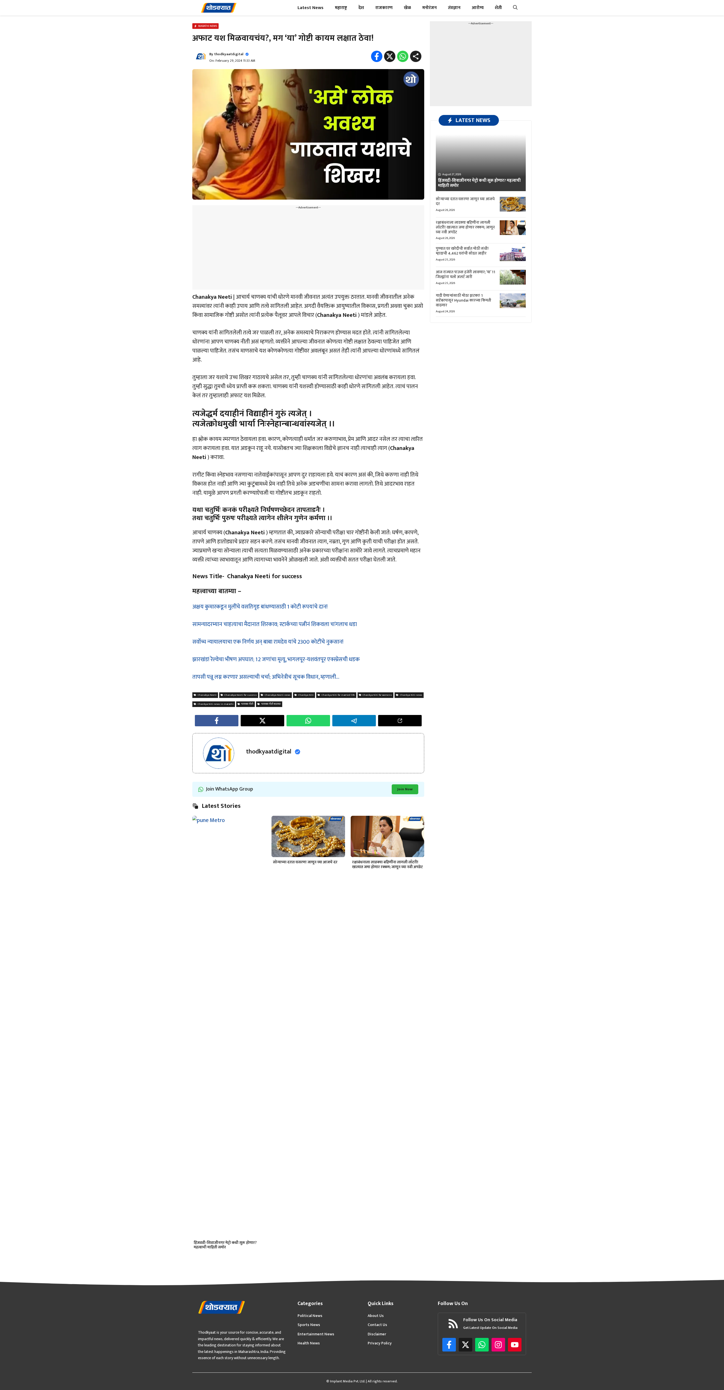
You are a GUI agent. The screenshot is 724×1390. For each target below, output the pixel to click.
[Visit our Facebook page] (449, 1344)
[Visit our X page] (465, 1344)
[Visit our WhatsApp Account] (482, 1344)
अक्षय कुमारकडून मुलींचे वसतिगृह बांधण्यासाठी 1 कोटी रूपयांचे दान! (259, 607)
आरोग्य (478, 8)
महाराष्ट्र (341, 8)
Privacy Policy (380, 1343)
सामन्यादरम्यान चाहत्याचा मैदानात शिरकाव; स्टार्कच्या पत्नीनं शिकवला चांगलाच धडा (274, 624)
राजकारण (384, 8)
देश (361, 8)
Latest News (311, 8)
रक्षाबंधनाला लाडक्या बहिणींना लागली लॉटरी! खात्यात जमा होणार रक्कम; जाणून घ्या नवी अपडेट (387, 864)
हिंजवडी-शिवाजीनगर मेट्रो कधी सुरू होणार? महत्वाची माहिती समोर (225, 1245)
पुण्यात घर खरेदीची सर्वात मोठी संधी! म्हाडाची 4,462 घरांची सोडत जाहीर (462, 251)
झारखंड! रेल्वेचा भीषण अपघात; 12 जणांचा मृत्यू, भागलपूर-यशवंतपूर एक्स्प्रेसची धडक (276, 659)
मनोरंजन (429, 8)
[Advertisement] (308, 250)
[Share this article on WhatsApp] (308, 720)
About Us (376, 1316)
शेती (498, 8)
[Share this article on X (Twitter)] (262, 720)
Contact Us (377, 1325)
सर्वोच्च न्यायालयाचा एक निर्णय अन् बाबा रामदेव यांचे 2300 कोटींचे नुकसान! (267, 642)
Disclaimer (377, 1334)
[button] (515, 8)
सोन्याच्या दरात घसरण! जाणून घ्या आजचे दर (305, 862)
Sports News (309, 1325)
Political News (310, 1316)
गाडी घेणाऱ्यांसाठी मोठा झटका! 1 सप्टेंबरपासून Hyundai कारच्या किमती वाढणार (463, 300)
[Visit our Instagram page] (498, 1344)
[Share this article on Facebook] (216, 720)
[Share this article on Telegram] (354, 720)
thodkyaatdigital (228, 54)
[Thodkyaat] (219, 8)
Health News (309, 1343)
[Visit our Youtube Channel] (515, 1344)
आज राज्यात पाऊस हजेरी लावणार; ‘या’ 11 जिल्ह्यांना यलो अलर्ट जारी (465, 274)
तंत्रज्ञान (454, 8)
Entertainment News (316, 1334)
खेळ (407, 8)
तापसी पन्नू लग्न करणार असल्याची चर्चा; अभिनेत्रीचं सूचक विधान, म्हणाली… (265, 677)
